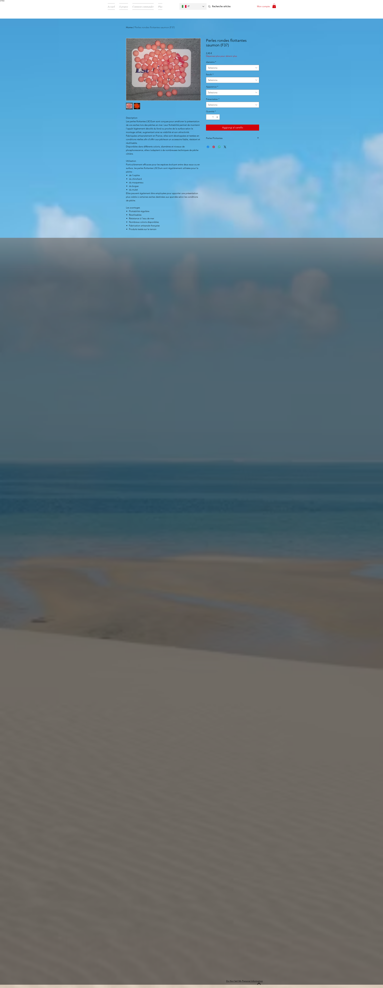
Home (129, 27)
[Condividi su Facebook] (208, 147)
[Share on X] (225, 147)
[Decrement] (208, 117)
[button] (274, 6)
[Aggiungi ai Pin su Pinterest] (213, 147)
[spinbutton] (213, 117)
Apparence (212, 86)
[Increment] (217, 117)
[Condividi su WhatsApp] (219, 147)
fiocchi (209, 74)
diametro (211, 62)
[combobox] (232, 68)
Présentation (212, 99)
